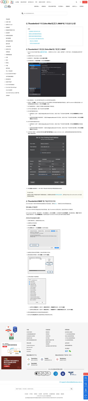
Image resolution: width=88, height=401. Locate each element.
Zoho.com (7, 2)
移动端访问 (8, 79)
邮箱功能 (36, 6)
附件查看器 (8, 38)
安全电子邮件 (29, 332)
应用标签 (8, 51)
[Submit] (71, 388)
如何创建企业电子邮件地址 (51, 345)
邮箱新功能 (48, 341)
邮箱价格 (44, 6)
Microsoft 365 (29, 347)
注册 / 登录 (8, 21)
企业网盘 (17, 2)
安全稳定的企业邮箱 (31, 336)
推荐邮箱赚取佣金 (68, 345)
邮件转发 (8, 68)
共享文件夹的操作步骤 (34, 43)
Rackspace (29, 349)
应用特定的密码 (58, 194)
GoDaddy (29, 351)
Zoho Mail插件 (9, 90)
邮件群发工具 (31, 2)
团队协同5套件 (24, 2)
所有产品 (48, 2)
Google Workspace (31, 345)
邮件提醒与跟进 (9, 41)
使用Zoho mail (9, 24)
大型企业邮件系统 (52, 6)
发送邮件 (8, 32)
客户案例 (60, 6)
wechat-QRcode (70, 351)
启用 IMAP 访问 (43, 52)
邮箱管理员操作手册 (50, 340)
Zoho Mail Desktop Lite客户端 (12, 92)
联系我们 (82, 6)
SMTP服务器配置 (9, 76)
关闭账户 (8, 95)
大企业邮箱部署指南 (69, 340)
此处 (56, 203)
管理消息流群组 (9, 35)
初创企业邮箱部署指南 (69, 336)
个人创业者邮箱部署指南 (70, 334)
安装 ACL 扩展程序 (34, 41)
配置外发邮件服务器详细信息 (35, 36)
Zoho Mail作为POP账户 (11, 73)
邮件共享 (8, 43)
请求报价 (47, 334)
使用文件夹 (8, 49)
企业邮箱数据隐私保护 (31, 334)
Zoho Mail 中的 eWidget (11, 87)
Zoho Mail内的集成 (10, 84)
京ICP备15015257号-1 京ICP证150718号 (56, 397)
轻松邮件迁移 (29, 338)
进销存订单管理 (42, 2)
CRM (36, 2)
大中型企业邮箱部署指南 (70, 338)
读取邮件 (8, 27)
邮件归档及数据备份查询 (32, 340)
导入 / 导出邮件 (9, 71)
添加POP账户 (9, 81)
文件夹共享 (8, 46)
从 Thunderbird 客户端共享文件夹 (36, 38)
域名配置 (47, 343)
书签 (7, 65)
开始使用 (8, 19)
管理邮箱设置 (9, 54)
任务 (7, 57)
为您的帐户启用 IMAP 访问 (34, 31)
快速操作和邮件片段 (10, 30)
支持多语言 (48, 336)
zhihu (66, 351)
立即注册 (84, 2)
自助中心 (74, 6)
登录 (80, 2)
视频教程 (68, 6)
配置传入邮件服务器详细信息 (35, 33)
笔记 (7, 60)
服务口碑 (85, 374)
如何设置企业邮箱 (68, 332)
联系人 (7, 62)
